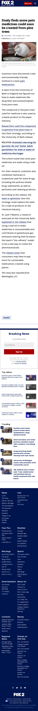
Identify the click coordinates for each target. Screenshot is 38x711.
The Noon (5, 557)
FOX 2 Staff (21, 584)
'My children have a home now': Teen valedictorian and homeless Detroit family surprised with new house (24, 474)
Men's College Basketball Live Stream (22, 662)
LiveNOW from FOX (22, 501)
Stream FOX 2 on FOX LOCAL (23, 497)
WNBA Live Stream (21, 673)
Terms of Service (20, 363)
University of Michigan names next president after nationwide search (25, 462)
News (4, 492)
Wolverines (21, 562)
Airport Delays (22, 541)
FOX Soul (20, 504)
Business (5, 513)
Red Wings (20, 572)
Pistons (19, 567)
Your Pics (6, 528)
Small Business (22, 627)
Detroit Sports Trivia (6, 539)
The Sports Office (23, 554)
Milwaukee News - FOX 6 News (7, 647)
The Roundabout (7, 506)
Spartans (20, 564)
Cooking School (7, 564)
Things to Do (6, 516)
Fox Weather (21, 543)
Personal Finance (23, 620)
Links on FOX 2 (7, 574)
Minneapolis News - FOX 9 (6, 651)
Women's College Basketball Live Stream (23, 668)
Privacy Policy (21, 362)
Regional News (6, 637)
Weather (21, 528)
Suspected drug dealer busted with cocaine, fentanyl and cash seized (24, 453)
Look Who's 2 (6, 542)
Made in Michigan (8, 503)
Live (19, 492)
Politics (4, 523)
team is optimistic (11, 198)
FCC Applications (23, 602)
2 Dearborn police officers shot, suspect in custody (12, 413)
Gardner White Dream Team (7, 625)
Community (21, 597)
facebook (13, 687)
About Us (21, 581)
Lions (19, 559)
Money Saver (6, 569)
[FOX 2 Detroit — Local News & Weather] (8, 3)
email (25, 687)
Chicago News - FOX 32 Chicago (7, 643)
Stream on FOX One (22, 637)
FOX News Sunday (5, 519)
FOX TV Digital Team (19, 36)
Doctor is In (6, 572)
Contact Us (21, 587)
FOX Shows (6, 584)
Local (3, 496)
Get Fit (4, 567)
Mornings (6, 551)
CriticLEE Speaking (5, 588)
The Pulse (5, 498)
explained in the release (14, 222)
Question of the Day (7, 534)
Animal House (22, 546)
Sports (20, 551)
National (4, 511)
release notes (13, 252)
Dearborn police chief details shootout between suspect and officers (12, 377)
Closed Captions (22, 604)
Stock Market (21, 625)
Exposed (4, 631)
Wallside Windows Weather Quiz (8, 621)
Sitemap (20, 611)
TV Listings (5, 591)
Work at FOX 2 (22, 589)
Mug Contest (6, 559)
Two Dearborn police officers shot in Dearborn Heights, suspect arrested (13, 405)
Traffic (19, 538)
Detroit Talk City (7, 501)
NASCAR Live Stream (21, 652)
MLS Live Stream (23, 677)
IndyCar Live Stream (21, 656)
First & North (21, 557)
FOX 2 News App (23, 592)
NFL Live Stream (23, 642)
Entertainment (9, 581)
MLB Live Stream (23, 649)
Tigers (19, 569)
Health (28, 36)
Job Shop (20, 594)
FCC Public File (22, 599)
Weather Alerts (22, 536)
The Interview (6, 508)
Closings (20, 531)
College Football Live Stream (22, 645)
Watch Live (28, 3)
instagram (21, 687)
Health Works (6, 562)
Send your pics (7, 531)
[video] (31, 378)
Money (20, 617)
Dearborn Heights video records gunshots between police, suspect (13, 386)
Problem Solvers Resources (22, 608)
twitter (17, 687)
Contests (5, 594)
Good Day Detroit (8, 554)
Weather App (21, 533)
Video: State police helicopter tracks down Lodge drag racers (12, 395)
